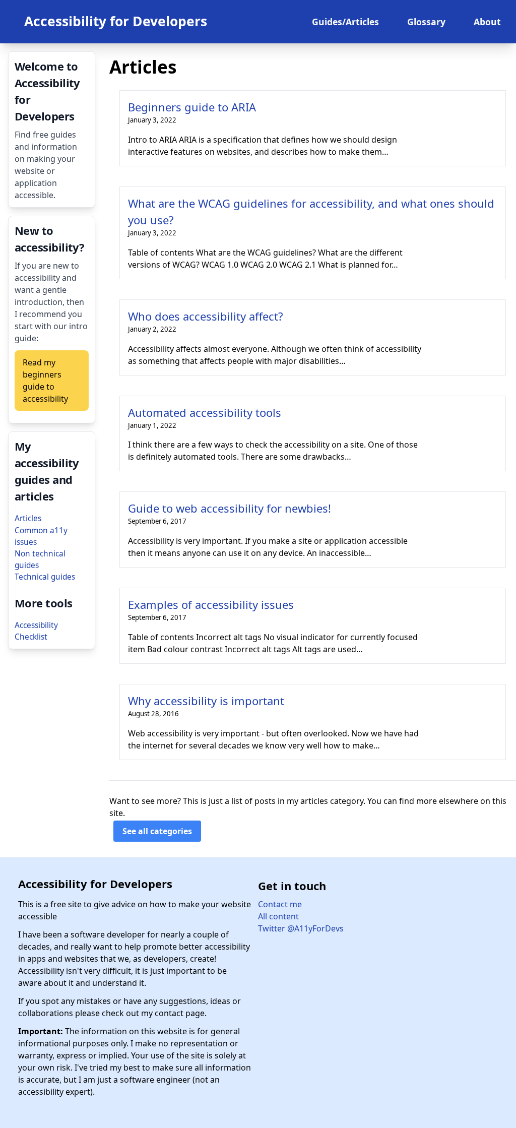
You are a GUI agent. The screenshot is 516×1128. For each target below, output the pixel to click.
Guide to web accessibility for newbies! (229, 508)
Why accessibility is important (206, 700)
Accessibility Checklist (36, 631)
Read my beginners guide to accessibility (45, 380)
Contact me (280, 904)
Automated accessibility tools (204, 412)
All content (278, 916)
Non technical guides (40, 559)
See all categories (157, 831)
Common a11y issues (41, 536)
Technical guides (45, 577)
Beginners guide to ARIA (192, 106)
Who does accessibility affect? (205, 316)
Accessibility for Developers (115, 21)
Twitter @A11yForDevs (301, 928)
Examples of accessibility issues (211, 604)
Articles (28, 518)
